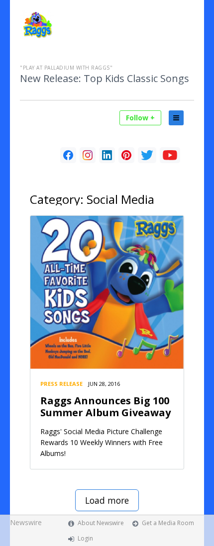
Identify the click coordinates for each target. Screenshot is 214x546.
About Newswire (101, 523)
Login (85, 538)
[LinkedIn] (107, 155)
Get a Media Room (168, 523)
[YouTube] (170, 155)
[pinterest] (126, 155)
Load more (107, 500)
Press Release (61, 383)
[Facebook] (68, 155)
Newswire (26, 522)
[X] (147, 155)
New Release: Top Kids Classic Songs (104, 78)
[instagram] (88, 155)
